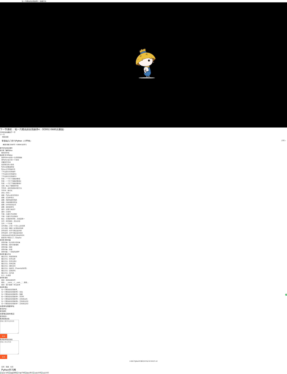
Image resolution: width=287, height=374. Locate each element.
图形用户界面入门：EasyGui (11, 237)
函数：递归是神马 (7, 207)
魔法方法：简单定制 (8, 263)
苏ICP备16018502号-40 (150, 361)
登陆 (44, 1)
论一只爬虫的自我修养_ (9, 289)
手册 (23, 372)
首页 (2, 367)
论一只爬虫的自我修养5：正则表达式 (14, 299)
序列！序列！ (6, 193)
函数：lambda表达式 (8, 204)
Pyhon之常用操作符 (8, 169)
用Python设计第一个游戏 (10, 160)
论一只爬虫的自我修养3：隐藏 (12, 294)
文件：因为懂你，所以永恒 (10, 221)
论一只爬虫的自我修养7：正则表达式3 (14, 303)
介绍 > (283, 140)
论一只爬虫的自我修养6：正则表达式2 (14, 301)
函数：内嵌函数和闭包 (9, 202)
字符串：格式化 (6, 190)
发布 (3, 336)
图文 (31, 372)
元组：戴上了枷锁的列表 (10, 186)
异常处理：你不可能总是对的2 (12, 233)
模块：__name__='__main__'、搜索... (14, 282)
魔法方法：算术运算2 (8, 261)
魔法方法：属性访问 (8, 266)
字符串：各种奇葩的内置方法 (11, 188)
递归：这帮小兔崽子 (8, 209)
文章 (39, 372)
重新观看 (5, 137)
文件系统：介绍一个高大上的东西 (13, 226)
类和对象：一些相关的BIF (10, 252)
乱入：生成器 (6, 275)
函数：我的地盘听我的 (9, 200)
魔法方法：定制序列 (8, 270)
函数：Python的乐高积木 (10, 195)
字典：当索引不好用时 (9, 214)
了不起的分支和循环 (8, 171)
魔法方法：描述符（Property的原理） (14, 268)
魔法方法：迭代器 (7, 273)
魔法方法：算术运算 (8, 259)
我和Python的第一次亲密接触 (11, 157)
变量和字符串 (6, 162)
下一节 (2, 134)
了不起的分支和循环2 (8, 174)
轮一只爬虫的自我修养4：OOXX (12, 296)
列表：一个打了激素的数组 (10, 178)
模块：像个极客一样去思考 (10, 285)
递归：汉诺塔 (6, 211)
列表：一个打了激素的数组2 (11, 181)
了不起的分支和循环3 (8, 176)
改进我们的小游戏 (7, 164)
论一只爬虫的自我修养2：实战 (12, 292)
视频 (7, 367)
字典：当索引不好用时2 (9, 216)
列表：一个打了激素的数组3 (11, 183)
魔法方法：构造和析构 (9, 256)
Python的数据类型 (7, 167)
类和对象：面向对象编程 (10, 244)
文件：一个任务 (6, 223)
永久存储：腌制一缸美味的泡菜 (12, 228)
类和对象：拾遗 (6, 249)
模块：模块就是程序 (8, 280)
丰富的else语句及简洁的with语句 (12, 235)
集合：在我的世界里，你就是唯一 (13, 219)
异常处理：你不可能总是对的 (11, 230)
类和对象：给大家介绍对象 (10, 242)
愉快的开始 (5, 153)
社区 (11, 367)
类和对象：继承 (6, 247)
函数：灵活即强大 (7, 197)
